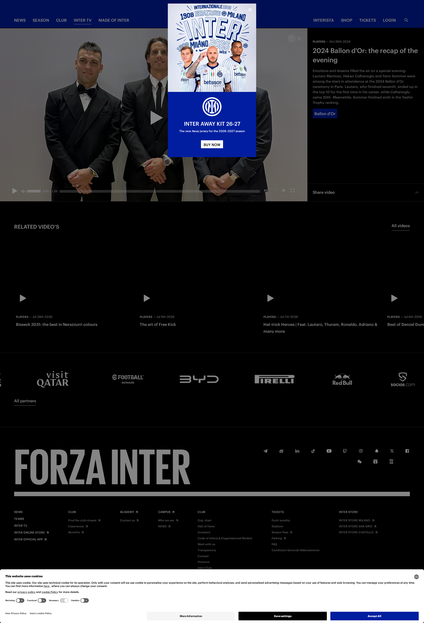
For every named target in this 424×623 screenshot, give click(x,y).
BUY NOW (212, 144)
